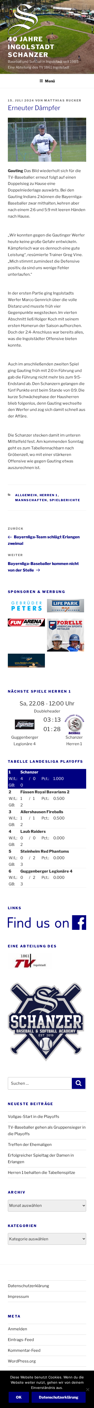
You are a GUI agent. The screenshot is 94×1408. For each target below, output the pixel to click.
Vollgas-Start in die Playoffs (33, 1116)
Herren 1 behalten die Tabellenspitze (41, 1172)
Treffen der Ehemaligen (30, 1144)
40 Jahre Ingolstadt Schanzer (31, 47)
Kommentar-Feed (24, 1350)
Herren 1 (49, 495)
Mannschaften (31, 500)
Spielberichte (65, 500)
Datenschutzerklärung (28, 1285)
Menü (50, 81)
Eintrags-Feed (21, 1339)
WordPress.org (22, 1361)
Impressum (18, 1296)
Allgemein (26, 495)
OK (19, 1397)
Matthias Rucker (62, 100)
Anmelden (17, 1329)
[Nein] (87, 1389)
